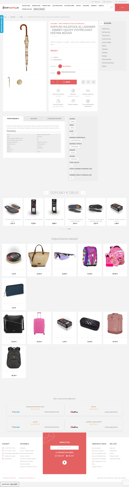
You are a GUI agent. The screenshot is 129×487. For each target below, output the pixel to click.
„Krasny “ (94, 406)
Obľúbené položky (115, 458)
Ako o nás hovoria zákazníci (64, 399)
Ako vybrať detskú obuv (99, 456)
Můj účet (112, 448)
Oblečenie (105, 49)
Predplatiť (60, 456)
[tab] (13, 118)
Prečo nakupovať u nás (99, 461)
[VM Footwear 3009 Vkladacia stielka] (96, 212)
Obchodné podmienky (26, 453)
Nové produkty (96, 448)
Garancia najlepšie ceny (83, 82)
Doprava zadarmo (87, 93)
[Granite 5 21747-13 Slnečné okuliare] (64, 260)
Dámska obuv (106, 32)
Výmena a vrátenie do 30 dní (28, 466)
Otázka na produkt (55, 118)
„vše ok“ (35, 422)
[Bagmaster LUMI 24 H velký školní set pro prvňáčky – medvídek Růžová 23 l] (115, 260)
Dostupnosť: (53, 66)
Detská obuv (105, 29)
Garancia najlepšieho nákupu (73, 93)
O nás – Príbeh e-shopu (27, 451)
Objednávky (113, 451)
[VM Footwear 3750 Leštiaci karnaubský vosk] (14, 260)
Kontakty (22, 448)
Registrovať (97, 1)
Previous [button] (46, 192)
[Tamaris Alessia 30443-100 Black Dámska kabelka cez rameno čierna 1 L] (14, 328)
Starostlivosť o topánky (99, 458)
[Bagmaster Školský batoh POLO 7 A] (90, 260)
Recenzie (34, 118)
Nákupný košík (114, 456)
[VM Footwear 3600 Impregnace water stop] (13, 212)
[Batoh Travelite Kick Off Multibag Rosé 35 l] (115, 328)
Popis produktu (13, 118)
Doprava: (52, 73)
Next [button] (83, 192)
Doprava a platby (25, 464)
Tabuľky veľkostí (97, 466)
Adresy (112, 453)
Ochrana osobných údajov (28, 458)
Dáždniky (104, 52)
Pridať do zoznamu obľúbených (15, 213)
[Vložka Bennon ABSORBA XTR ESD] (33, 212)
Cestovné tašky (106, 42)
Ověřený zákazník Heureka (51, 412)
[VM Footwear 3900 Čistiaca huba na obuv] (64, 328)
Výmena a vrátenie (58, 93)
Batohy (104, 46)
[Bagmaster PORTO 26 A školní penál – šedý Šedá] (90, 328)
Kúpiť (11, 213)
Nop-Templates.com (30, 478)
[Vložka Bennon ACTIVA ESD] (54, 212)
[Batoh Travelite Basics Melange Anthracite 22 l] (14, 362)
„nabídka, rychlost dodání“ (94, 422)
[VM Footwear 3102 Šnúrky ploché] (116, 212)
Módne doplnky (106, 59)
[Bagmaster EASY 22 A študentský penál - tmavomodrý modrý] (14, 294)
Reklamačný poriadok (26, 461)
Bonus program (58, 103)
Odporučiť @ (93, 82)
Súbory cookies (24, 456)
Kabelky (104, 56)
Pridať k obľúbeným (88, 82)
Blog (93, 464)
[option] (12, 212)
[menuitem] (28, 448)
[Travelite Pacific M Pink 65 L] (39, 328)
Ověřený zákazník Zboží (111, 412)
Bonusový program (98, 451)
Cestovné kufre (106, 39)
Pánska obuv (106, 35)
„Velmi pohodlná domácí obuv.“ (35, 406)
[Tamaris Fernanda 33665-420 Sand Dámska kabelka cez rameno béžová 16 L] (39, 260)
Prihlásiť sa (109, 1)
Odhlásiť (71, 456)
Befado (104, 66)
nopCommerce (12, 478)
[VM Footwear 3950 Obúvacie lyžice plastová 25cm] (75, 212)
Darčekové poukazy (108, 63)
